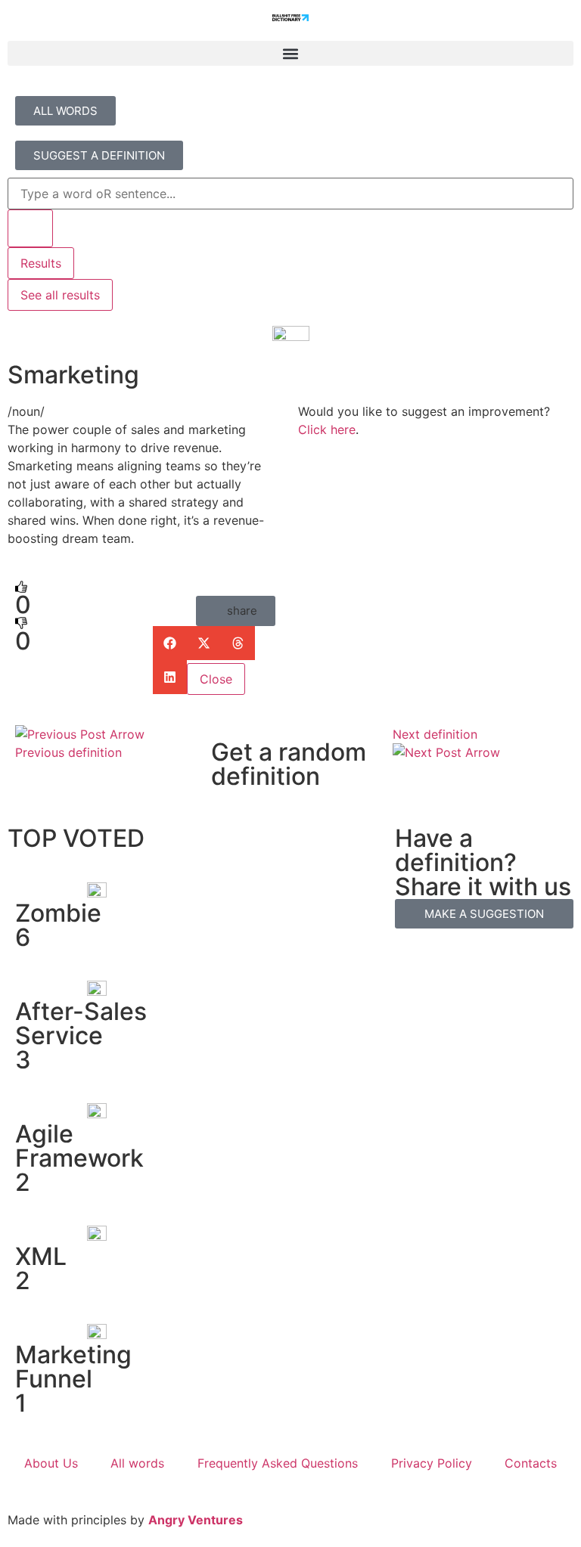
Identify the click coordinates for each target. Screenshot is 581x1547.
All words (137, 1463)
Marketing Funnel (73, 1367)
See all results (60, 294)
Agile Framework (79, 1146)
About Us (51, 1463)
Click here (327, 429)
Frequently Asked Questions (277, 1463)
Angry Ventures (195, 1519)
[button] (290, 53)
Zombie (58, 913)
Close (216, 679)
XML (41, 1256)
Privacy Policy (431, 1463)
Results (40, 263)
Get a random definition (288, 764)
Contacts (531, 1463)
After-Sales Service (81, 1023)
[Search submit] (30, 228)
